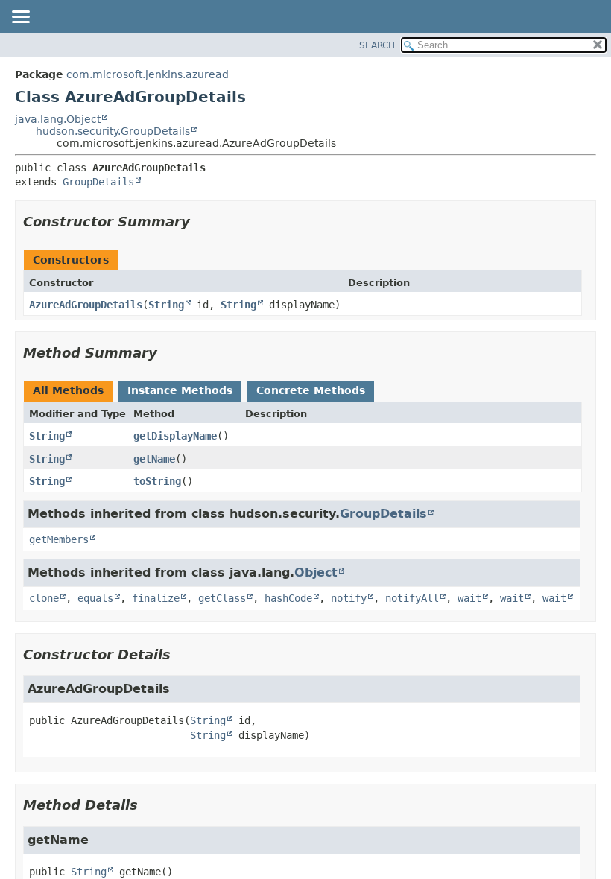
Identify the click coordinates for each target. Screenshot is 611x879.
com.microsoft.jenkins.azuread (147, 74)
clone (44, 598)
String (166, 305)
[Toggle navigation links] (20, 17)
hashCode (288, 598)
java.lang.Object (58, 119)
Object (316, 572)
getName (154, 459)
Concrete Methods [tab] (310, 390)
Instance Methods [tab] (179, 390)
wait (469, 598)
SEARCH (377, 45)
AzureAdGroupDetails (85, 305)
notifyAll (412, 598)
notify (349, 598)
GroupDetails (98, 182)
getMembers (59, 539)
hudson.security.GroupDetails (113, 131)
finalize (156, 598)
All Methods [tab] (68, 390)
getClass (222, 598)
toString (157, 481)
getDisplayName (175, 436)
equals (95, 598)
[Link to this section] (200, 221)
